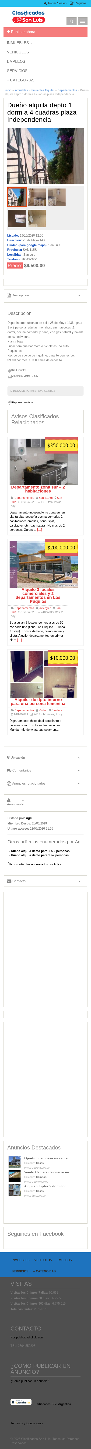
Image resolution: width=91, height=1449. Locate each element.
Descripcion (20, 295)
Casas (40, 1163)
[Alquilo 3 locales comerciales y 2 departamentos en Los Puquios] (44, 564)
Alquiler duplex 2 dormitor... (46, 1186)
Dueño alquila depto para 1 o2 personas (40, 855)
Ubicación (17, 757)
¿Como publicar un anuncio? (29, 1381)
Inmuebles (21, 90)
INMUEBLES (18, 43)
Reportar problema (22, 402)
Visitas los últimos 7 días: (29, 1292)
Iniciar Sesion (56, 3)
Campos (41, 1177)
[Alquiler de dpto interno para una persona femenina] (44, 674)
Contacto (18, 881)
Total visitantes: (22, 1309)
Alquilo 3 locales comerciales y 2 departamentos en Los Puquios (38, 595)
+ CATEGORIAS (21, 80)
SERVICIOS (17, 71)
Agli (29, 818)
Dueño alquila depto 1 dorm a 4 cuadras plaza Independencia (42, 112)
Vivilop (43, 710)
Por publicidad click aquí (27, 1337)
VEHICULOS (18, 52)
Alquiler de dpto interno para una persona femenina (38, 701)
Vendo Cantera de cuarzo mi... (48, 1172)
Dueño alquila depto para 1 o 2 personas (40, 851)
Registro (80, 3)
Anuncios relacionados (28, 783)
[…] (39, 529)
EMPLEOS (16, 61)
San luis (57, 710)
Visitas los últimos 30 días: (30, 1298)
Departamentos (67, 90)
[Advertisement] (45, 949)
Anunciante (15, 804)
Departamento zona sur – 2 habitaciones (38, 489)
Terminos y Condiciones (26, 1423)
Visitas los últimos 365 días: (31, 1303)
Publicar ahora (22, 32)
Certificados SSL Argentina (53, 1404)
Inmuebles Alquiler (42, 90)
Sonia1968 (46, 497)
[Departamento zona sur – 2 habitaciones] (44, 462)
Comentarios (21, 770)
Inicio (8, 90)
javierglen (45, 608)
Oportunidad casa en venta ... (47, 1158)
